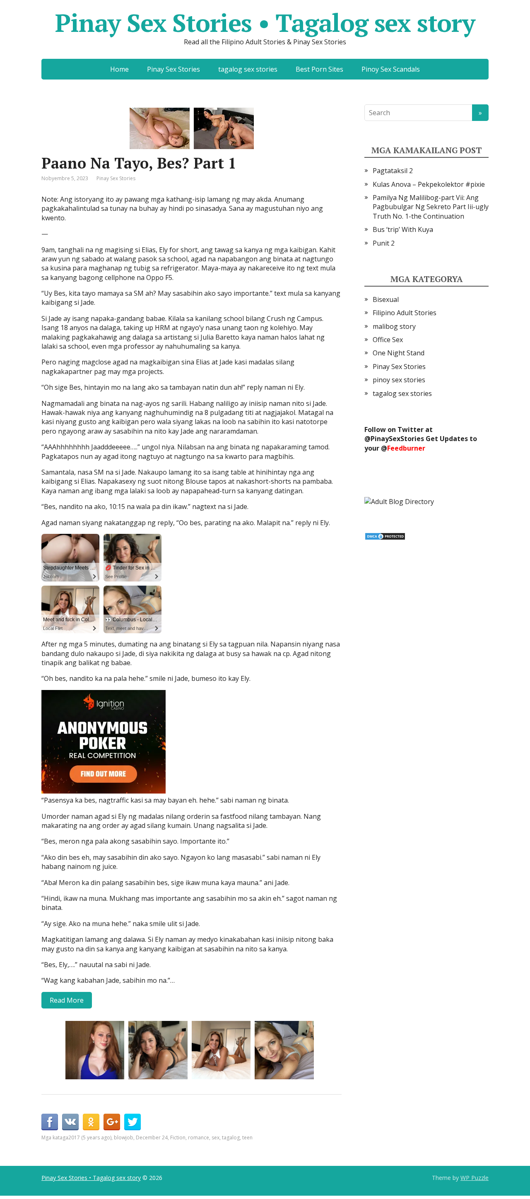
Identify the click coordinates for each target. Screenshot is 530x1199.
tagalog (231, 1137)
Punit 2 (384, 243)
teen (247, 1137)
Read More (67, 1000)
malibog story (394, 326)
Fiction (178, 1137)
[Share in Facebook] (49, 1122)
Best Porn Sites (319, 69)
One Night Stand (398, 352)
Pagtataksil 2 (393, 170)
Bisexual (386, 299)
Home (119, 69)
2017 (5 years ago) (89, 1137)
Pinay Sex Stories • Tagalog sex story (265, 22)
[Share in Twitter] (132, 1122)
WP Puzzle (474, 1178)
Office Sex (388, 339)
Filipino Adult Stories (404, 312)
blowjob (123, 1137)
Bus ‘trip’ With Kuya (403, 229)
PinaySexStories (397, 438)
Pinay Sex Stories (173, 69)
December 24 (152, 1137)
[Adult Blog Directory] (399, 500)
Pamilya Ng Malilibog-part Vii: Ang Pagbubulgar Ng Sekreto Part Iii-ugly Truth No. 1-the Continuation (431, 207)
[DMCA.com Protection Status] (385, 535)
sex (215, 1137)
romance (198, 1137)
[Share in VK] (70, 1122)
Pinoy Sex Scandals (390, 69)
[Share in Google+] (112, 1122)
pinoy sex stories (399, 379)
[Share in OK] (91, 1122)
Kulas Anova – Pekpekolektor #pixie (429, 184)
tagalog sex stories (247, 69)
